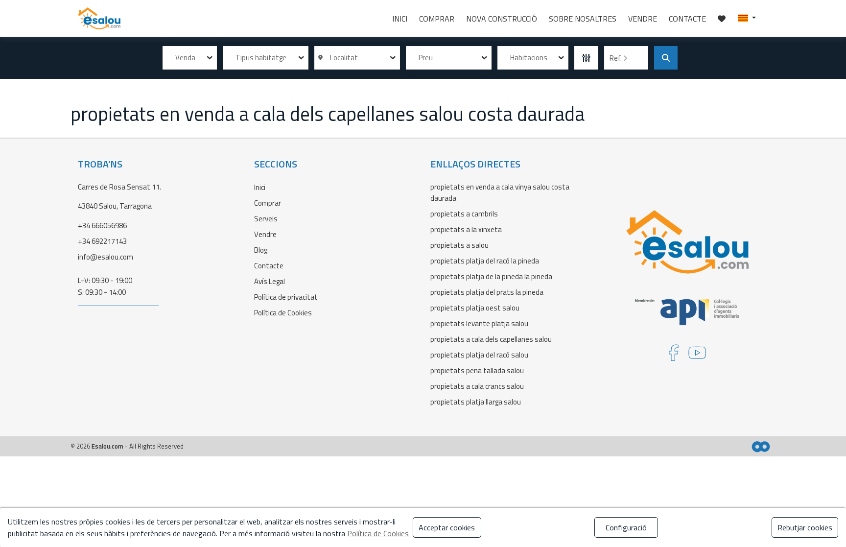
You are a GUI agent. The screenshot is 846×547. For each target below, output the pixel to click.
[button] (746, 17)
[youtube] (697, 355)
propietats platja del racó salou (479, 354)
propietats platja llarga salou (475, 401)
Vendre (642, 18)
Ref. (616, 58)
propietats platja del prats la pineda (486, 292)
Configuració (626, 527)
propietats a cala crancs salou (477, 386)
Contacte (687, 18)
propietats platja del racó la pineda (484, 260)
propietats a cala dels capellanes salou (491, 339)
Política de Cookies (283, 312)
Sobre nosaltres (582, 18)
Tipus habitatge (260, 57)
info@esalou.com (105, 256)
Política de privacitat (286, 297)
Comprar (436, 18)
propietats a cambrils (464, 213)
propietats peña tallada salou (477, 370)
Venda (185, 57)
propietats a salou (459, 245)
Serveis (266, 218)
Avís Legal (269, 281)
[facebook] (674, 355)
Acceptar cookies (447, 527)
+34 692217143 (102, 241)
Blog (260, 250)
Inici (399, 18)
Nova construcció (501, 18)
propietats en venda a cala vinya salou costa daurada (499, 192)
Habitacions (528, 57)
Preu (426, 57)
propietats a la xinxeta (466, 229)
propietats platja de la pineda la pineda (491, 276)
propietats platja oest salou (474, 307)
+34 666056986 (102, 225)
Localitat (342, 57)
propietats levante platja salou (479, 323)
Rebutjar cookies (804, 527)
